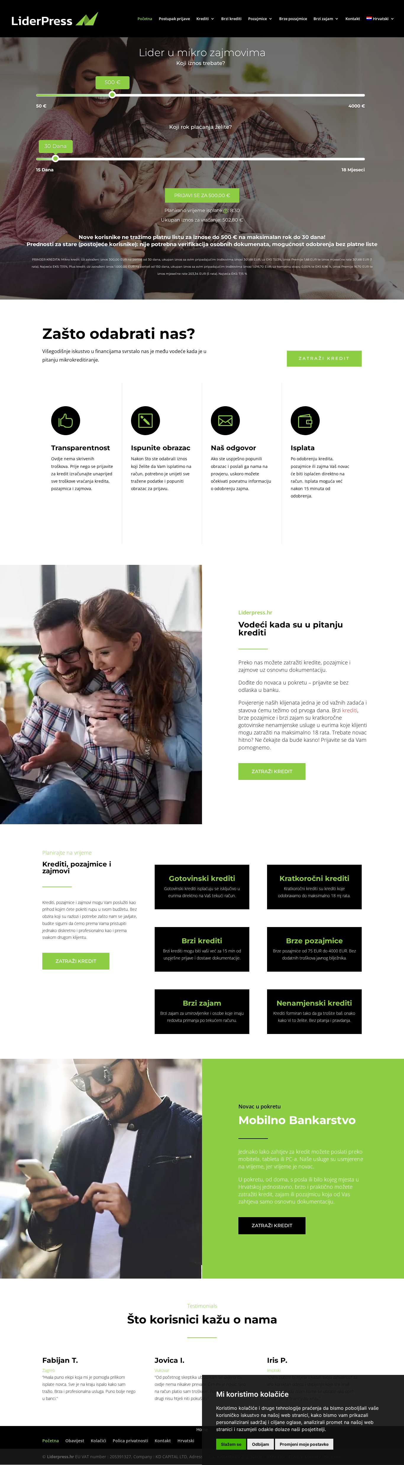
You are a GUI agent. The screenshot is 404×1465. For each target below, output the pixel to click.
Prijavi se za (202, 195)
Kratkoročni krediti (314, 878)
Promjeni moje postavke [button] (304, 1444)
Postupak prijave (174, 19)
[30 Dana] (55, 158)
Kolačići (98, 1440)
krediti (349, 710)
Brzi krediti (231, 19)
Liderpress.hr (60, 1456)
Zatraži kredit (324, 358)
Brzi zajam (323, 19)
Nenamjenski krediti (314, 1003)
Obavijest (74, 1440)
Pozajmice (257, 19)
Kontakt (352, 19)
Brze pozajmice (293, 19)
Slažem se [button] (231, 1444)
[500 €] (112, 94)
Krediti (202, 19)
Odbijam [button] (260, 1444)
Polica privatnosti (130, 1440)
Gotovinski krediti (202, 878)
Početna (145, 19)
